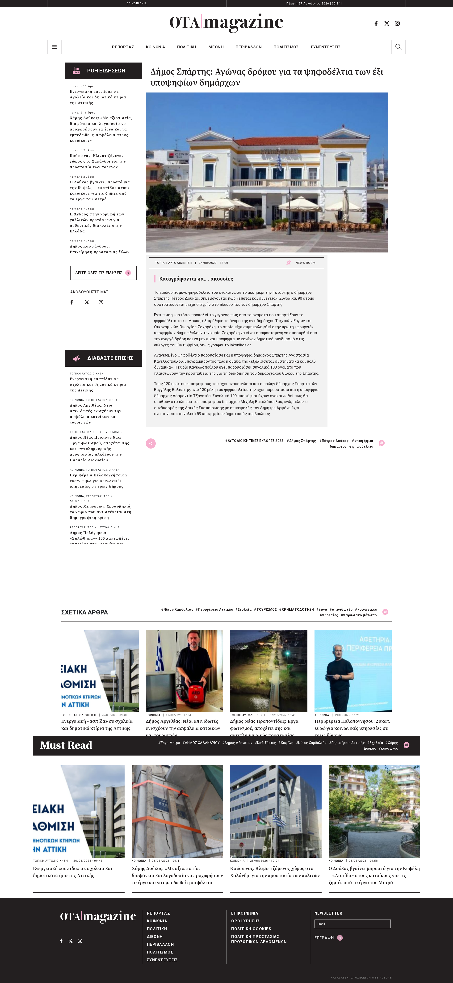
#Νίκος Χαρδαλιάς (177, 609)
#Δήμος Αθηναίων (237, 743)
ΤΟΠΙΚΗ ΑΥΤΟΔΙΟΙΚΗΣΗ (173, 263)
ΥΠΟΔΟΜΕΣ (114, 432)
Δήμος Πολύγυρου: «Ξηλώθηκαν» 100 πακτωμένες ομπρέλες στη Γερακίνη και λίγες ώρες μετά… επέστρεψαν (100, 541)
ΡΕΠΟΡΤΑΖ (123, 47)
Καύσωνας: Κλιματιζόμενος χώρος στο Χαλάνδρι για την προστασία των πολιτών (98, 161)
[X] (386, 23)
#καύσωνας (388, 748)
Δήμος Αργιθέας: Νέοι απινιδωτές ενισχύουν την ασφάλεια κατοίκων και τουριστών (95, 414)
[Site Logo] (226, 23)
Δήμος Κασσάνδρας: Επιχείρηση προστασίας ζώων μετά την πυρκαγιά (100, 252)
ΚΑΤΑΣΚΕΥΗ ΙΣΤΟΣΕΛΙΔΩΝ (351, 977)
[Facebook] (376, 23)
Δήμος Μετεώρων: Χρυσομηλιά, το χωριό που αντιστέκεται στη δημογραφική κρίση (101, 512)
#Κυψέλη (285, 743)
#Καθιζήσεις (265, 743)
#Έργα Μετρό (169, 743)
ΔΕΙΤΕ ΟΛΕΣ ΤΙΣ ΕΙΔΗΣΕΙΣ (99, 273)
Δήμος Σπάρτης (302, 441)
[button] (398, 47)
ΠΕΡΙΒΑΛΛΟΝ (249, 47)
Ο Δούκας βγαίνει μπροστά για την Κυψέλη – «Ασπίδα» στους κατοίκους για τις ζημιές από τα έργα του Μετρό (100, 191)
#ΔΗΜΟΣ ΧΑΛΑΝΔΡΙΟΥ (201, 743)
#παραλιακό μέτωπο (359, 615)
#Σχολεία (243, 609)
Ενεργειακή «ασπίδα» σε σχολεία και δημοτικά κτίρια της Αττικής (98, 97)
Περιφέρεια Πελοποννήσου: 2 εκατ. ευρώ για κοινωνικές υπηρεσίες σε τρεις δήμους (98, 481)
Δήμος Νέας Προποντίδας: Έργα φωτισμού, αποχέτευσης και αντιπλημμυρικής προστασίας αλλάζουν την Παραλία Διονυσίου (99, 448)
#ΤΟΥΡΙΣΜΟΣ (265, 609)
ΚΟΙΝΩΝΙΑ (155, 47)
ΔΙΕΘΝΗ (216, 47)
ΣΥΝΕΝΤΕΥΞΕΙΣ (326, 47)
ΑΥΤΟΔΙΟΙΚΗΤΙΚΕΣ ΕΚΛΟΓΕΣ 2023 (256, 441)
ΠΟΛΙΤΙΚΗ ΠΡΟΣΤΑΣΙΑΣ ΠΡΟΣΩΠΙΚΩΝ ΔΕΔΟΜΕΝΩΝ (259, 939)
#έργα (321, 609)
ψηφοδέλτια (362, 446)
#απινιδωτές (341, 609)
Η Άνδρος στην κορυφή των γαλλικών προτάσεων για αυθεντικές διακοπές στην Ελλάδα (97, 223)
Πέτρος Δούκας (335, 441)
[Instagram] (397, 23)
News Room (306, 263)
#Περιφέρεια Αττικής (214, 609)
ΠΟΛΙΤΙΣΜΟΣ (286, 47)
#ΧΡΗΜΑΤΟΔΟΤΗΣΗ (296, 609)
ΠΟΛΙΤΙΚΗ (186, 47)
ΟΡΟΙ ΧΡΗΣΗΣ (245, 921)
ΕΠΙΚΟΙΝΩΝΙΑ (137, 3)
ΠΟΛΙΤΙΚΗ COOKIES (251, 929)
